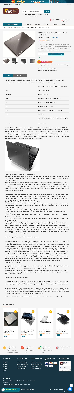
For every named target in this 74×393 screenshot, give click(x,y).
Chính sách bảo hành (36, 368)
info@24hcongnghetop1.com (23, 384)
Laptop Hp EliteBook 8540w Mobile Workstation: (20, 174)
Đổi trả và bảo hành (21, 366)
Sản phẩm (61, 389)
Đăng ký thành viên (21, 368)
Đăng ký (58, 19)
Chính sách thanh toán (36, 362)
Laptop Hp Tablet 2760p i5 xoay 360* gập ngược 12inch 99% (27, 331)
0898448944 (17, 4)
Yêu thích (69, 4)
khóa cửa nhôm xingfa (33, 15)
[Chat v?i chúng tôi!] (70, 389)
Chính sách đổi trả (35, 366)
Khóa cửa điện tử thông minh (35, 14)
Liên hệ (50, 389)
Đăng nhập (54, 19)
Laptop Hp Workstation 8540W (12, 83)
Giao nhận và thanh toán (22, 364)
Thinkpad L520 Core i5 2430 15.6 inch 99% (62, 330)
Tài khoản (54, 21)
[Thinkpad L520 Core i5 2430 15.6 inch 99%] (63, 319)
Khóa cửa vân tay (44, 14)
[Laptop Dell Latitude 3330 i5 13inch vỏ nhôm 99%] (46, 319)
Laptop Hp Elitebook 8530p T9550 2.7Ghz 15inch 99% (9, 331)
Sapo (33, 389)
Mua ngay (8, 328)
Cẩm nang (55, 24)
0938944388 (43, 69)
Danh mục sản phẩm (12, 24)
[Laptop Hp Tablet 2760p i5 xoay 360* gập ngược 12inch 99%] (28, 319)
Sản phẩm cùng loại (9, 304)
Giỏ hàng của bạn (66, 19)
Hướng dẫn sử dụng (66, 391)
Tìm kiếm (47, 11)
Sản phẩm (46, 24)
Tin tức (56, 389)
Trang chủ (28, 24)
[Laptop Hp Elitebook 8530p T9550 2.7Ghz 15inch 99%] (11, 319)
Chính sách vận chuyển (36, 364)
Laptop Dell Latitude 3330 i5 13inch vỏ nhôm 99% (46, 330)
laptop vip (41, 70)
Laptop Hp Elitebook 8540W (60, 133)
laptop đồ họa (47, 70)
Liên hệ (63, 24)
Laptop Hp (27, 178)
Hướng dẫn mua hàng (22, 362)
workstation (54, 70)
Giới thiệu (37, 24)
